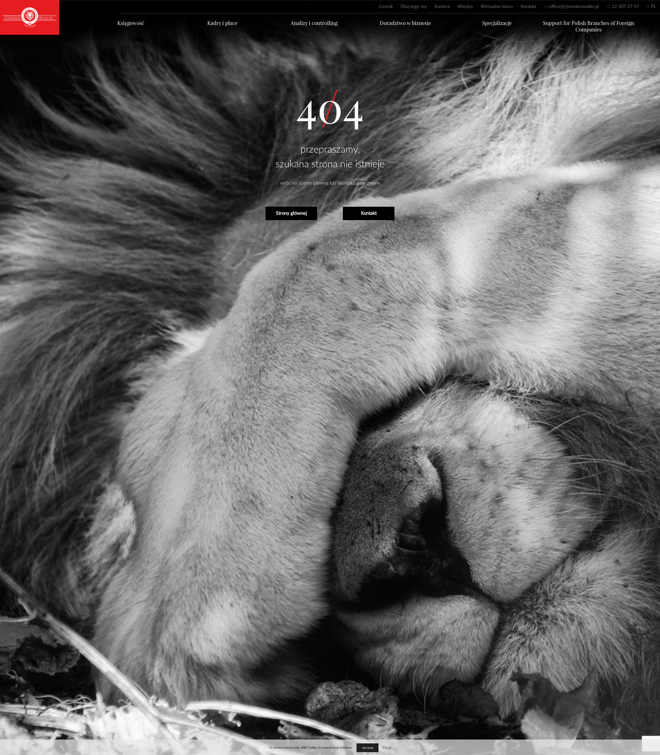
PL (653, 6)
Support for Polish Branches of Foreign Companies (588, 26)
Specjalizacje (497, 23)
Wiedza (465, 6)
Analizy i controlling (314, 23)
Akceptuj (367, 748)
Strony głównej (291, 213)
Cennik (386, 6)
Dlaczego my (414, 6)
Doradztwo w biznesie (405, 23)
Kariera (442, 6)
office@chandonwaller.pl (574, 6)
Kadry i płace (222, 23)
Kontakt (528, 6)
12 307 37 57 (625, 6)
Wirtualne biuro (497, 6)
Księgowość (130, 23)
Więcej (386, 747)
